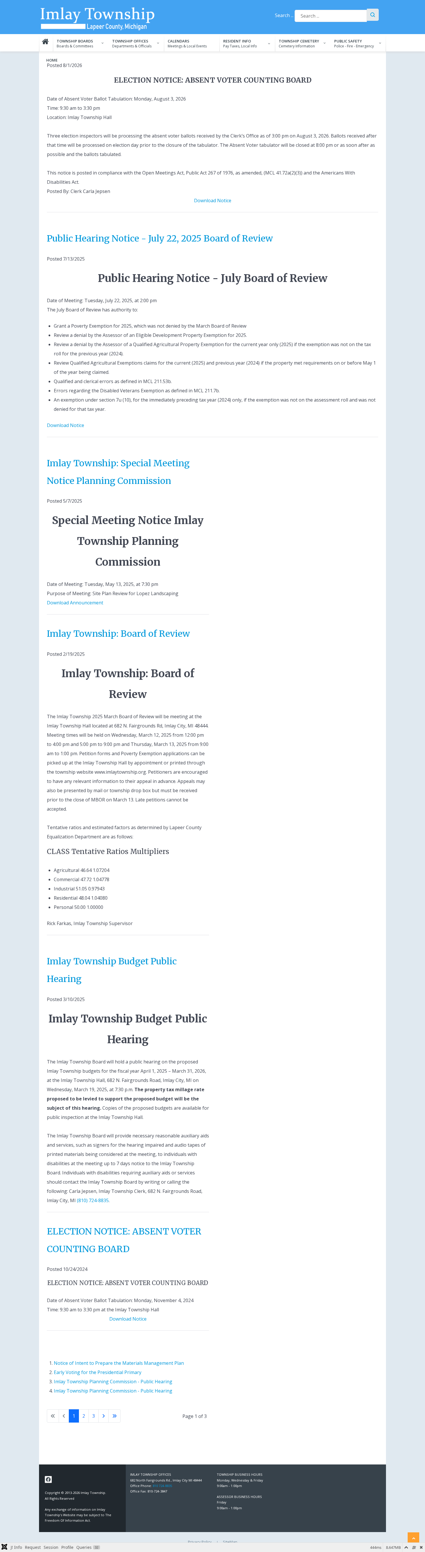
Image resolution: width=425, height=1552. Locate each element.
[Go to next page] (103, 1416)
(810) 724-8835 (93, 1200)
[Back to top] (413, 1538)
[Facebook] (48, 1479)
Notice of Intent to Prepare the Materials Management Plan (119, 1363)
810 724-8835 (162, 1486)
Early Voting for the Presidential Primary (97, 1372)
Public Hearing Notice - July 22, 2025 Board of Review (160, 238)
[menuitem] (46, 42)
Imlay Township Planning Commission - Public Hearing (113, 1381)
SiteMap (230, 1541)
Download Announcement (75, 602)
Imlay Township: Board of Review (118, 633)
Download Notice (212, 200)
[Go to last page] (114, 1416)
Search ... (284, 15)
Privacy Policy (200, 1541)
